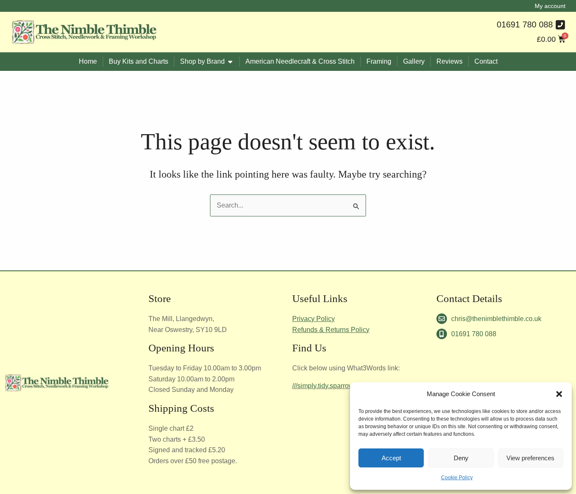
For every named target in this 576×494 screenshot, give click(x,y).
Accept (391, 458)
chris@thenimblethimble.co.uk (496, 318)
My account (550, 6)
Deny (461, 458)
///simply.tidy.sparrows (324, 385)
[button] (559, 394)
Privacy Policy (313, 318)
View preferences (530, 458)
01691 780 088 (525, 24)
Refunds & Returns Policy (330, 329)
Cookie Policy (457, 478)
